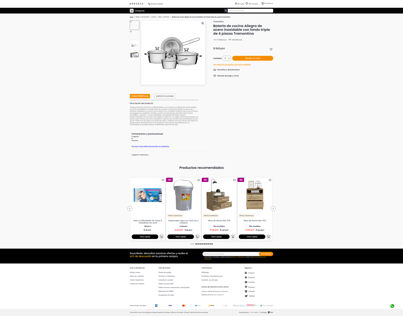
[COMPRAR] (161, 236)
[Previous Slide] (130, 208)
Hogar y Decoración (142, 17)
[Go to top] (392, 299)
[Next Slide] (273, 208)
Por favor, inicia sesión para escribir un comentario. (150, 146)
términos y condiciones (237, 257)
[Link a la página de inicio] (131, 17)
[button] (173, 53)
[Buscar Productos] (226, 11)
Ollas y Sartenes (163, 17)
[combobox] (248, 11)
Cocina (153, 17)
